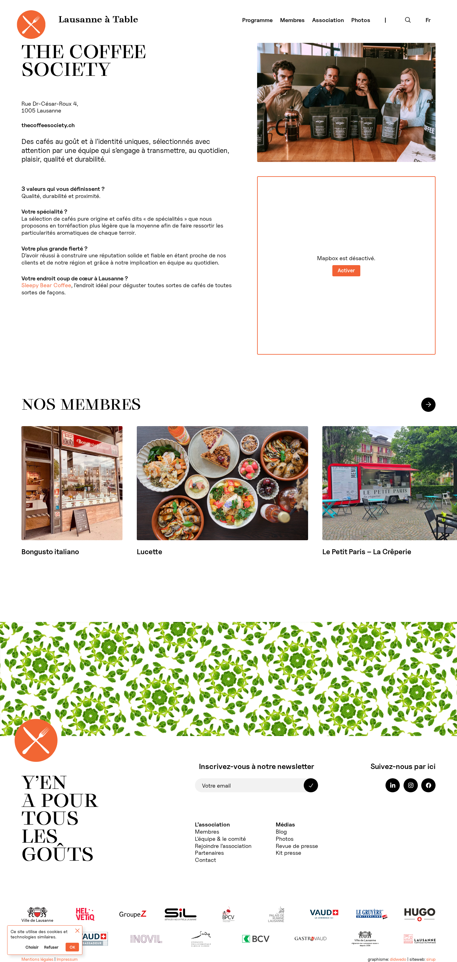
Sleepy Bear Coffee (46, 285)
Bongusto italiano (50, 551)
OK (72, 947)
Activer (346, 270)
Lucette (149, 551)
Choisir (32, 947)
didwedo (398, 959)
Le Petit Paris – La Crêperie (366, 551)
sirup (431, 959)
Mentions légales (37, 959)
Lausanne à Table (98, 20)
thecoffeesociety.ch (48, 125)
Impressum (67, 959)
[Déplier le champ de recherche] (408, 20)
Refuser (51, 947)
